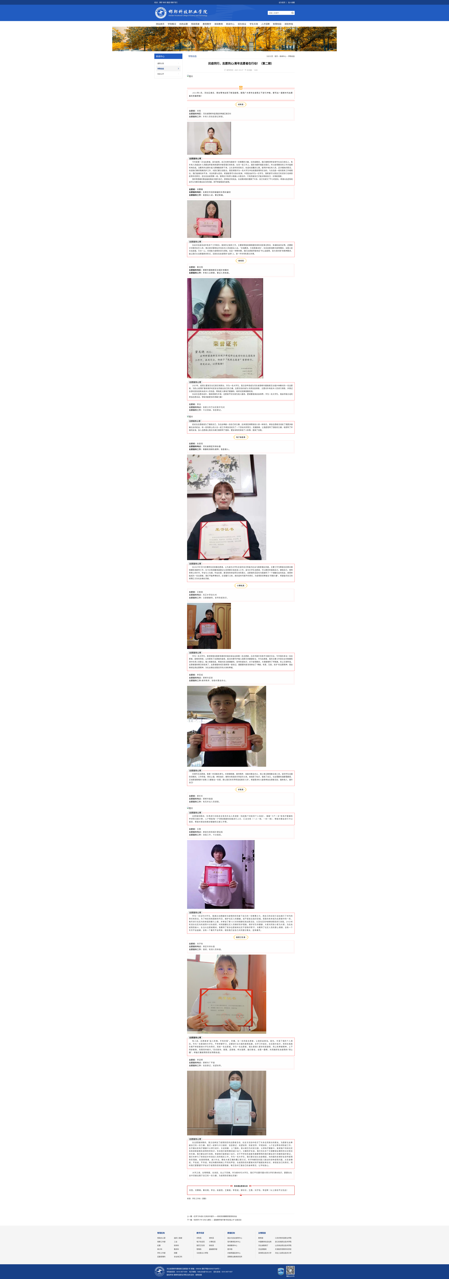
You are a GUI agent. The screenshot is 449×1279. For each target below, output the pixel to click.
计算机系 (212, 1241)
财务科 (176, 1245)
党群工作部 (161, 1241)
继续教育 (218, 23)
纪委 (159, 1245)
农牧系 (199, 1238)
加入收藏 (291, 2)
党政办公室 (161, 1238)
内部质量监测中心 (234, 1253)
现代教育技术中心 (234, 1241)
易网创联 (198, 1275)
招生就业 (242, 23)
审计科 (159, 1249)
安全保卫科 (178, 1256)
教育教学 (207, 23)
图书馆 (229, 1249)
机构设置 (183, 23)
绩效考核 (289, 23)
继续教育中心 (232, 1245)
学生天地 (254, 23)
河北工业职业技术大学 (283, 1253)
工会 (175, 1241)
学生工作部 (161, 1253)
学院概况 (172, 23)
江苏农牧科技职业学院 (283, 1238)
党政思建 (195, 23)
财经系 (211, 1245)
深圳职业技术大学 (264, 1253)
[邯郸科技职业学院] (182, 13)
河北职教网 (262, 1249)
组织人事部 (178, 1238)
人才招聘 (265, 23)
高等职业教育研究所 (234, 1256)
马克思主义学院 (202, 1253)
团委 (175, 1253)
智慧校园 (277, 23)
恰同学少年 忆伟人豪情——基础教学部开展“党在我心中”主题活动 (217, 1220)
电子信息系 (201, 1241)
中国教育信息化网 (264, 1241)
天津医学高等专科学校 (283, 1249)
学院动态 (291, 56)
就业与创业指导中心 (234, 1238)
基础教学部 (213, 1249)
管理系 (199, 1249)
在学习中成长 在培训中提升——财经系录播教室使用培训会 (215, 1216)
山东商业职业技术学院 (283, 1245)
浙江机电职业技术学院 (283, 1241)
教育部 (260, 1238)
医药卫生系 (201, 1245)
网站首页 (160, 23)
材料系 (211, 1238)
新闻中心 (230, 23)
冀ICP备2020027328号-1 (211, 1268)
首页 (276, 56)
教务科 (176, 1249)
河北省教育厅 (263, 1245)
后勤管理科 (161, 1256)
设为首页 (282, 2)
